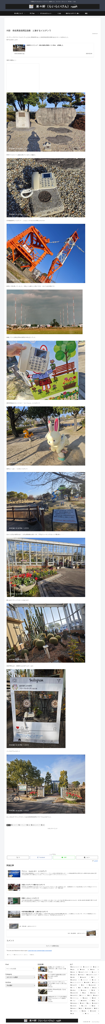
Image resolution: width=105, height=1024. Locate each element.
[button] (87, 857)
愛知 (9, 825)
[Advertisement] (52, 23)
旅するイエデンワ (36, 825)
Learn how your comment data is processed (40, 950)
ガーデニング (22, 825)
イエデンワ (15, 825)
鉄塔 (43, 825)
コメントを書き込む (52, 946)
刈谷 (29, 825)
